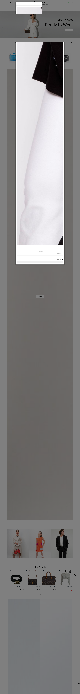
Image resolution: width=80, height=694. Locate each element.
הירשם (40, 262)
